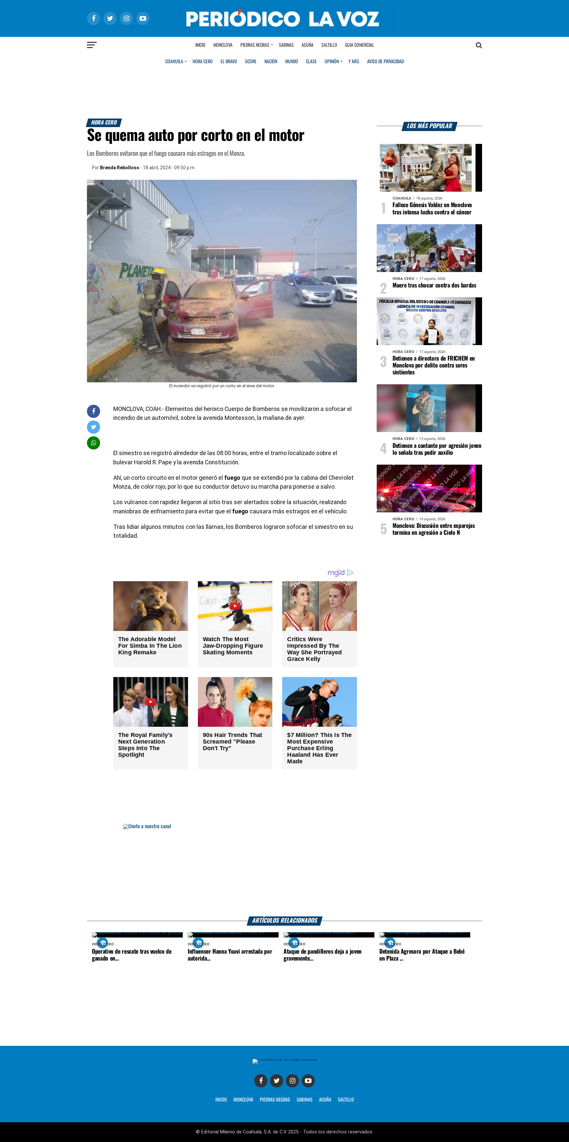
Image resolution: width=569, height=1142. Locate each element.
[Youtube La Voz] (308, 1080)
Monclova (222, 45)
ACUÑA (325, 1099)
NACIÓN (270, 61)
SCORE (251, 61)
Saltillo (329, 45)
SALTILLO (346, 1099)
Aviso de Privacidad (385, 61)
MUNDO (291, 61)
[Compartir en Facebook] (93, 411)
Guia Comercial (359, 45)
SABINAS (304, 1099)
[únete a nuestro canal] (284, 870)
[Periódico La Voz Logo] (284, 30)
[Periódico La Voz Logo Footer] (285, 1059)
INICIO (221, 1099)
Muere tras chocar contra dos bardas (434, 285)
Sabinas (286, 45)
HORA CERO (203, 61)
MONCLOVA (243, 1099)
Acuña (307, 45)
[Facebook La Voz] (260, 1080)
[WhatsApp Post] (93, 442)
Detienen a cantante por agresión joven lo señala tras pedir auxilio (437, 449)
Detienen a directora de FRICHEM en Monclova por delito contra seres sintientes (434, 365)
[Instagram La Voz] (292, 1080)
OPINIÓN (332, 61)
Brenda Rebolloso (119, 167)
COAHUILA (174, 61)
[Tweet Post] (93, 426)
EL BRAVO (229, 61)
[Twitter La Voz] (276, 1080)
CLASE (311, 61)
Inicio (200, 45)
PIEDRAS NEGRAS (275, 1099)
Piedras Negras (254, 45)
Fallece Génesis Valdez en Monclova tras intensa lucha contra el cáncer (432, 208)
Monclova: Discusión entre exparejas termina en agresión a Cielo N (434, 529)
